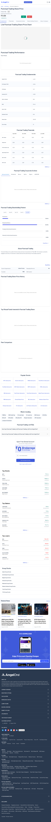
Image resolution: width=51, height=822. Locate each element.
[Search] (47, 2)
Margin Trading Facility (28, 739)
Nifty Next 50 (19, 417)
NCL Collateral (4, 811)
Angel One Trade (12, 739)
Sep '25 (10, 212)
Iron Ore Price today (44, 777)
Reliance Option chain (39, 760)
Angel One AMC (5, 735)
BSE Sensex (37, 415)
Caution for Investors (6, 813)
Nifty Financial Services (18, 751)
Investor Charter (30, 809)
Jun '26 (27, 212)
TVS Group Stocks (6, 592)
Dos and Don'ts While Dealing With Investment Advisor (13, 807)
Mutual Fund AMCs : (6, 781)
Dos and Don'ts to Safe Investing (27, 805)
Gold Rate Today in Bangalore (22, 768)
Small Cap (3, 13)
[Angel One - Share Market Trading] (5, 2)
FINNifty (4, 415)
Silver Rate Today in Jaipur (7, 773)
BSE (8, 11)
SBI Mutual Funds (16, 783)
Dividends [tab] (13, 174)
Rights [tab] (30, 174)
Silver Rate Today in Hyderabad (8, 772)
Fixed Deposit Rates (43, 739)
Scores (36, 805)
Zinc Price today (25, 777)
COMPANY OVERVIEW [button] (6, 689)
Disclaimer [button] (4, 801)
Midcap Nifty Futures (22, 756)
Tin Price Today (5, 779)
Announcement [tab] (5, 174)
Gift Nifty (44, 415)
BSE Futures (39, 756)
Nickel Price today (34, 777)
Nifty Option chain (6, 760)
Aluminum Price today (16, 777)
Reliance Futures (32, 756)
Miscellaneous (8, 13)
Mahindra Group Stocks (7, 583)
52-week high (21, 415)
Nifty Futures (5, 756)
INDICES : (4, 749)
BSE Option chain (5, 762)
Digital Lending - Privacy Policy (8, 809)
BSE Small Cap (12, 415)
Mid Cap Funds (40, 788)
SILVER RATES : (5, 770)
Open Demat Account (28, 2)
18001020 (5, 723)
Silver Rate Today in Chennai (36, 772)
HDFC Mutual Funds (34, 783)
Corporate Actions (20, 21)
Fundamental (3, 21)
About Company (44, 21)
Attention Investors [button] (7, 796)
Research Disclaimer (6, 805)
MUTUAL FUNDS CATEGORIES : (8, 787)
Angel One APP (5, 739)
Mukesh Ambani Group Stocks (8, 586)
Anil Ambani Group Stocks (8, 574)
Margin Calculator (28, 417)
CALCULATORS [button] (5, 696)
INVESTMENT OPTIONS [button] (6, 693)
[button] (25, 429)
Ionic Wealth (11, 735)
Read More (47, 265)
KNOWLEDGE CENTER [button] (6, 699)
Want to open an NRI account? (25, 464)
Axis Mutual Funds (25, 783)
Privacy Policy (36, 807)
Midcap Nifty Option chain (28, 760)
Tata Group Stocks (6, 589)
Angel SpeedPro (20, 739)
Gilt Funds (34, 788)
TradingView (22, 743)
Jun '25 (5, 212)
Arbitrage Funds (27, 788)
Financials (11, 21)
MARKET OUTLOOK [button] (6, 710)
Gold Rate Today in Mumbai (7, 766)
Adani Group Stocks (6, 571)
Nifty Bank (10, 417)
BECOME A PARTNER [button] (6, 707)
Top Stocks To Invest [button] (7, 717)
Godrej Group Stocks (6, 580)
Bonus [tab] (19, 174)
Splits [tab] (25, 174)
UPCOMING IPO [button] (5, 713)
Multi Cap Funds (5, 790)
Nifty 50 (4, 417)
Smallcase (9, 743)
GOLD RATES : (4, 765)
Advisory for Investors (39, 809)
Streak (13, 743)
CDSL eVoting (11, 811)
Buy (23, 16)
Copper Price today (6, 777)
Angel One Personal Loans (20, 809)
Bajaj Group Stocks (6, 577)
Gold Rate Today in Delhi (19, 766)
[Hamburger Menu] (49, 2)
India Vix (11, 752)
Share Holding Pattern (32, 21)
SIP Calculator (38, 417)
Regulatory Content (15, 805)
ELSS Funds (4, 788)
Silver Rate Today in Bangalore (22, 772)
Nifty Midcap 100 (34, 751)
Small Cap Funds (18, 788)
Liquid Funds (11, 788)
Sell (29, 16)
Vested (17, 743)
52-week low (29, 415)
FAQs (26, 807)
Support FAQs (13, 723)
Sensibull (4, 743)
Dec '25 (16, 212)
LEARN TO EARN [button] (5, 703)
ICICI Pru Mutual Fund (44, 783)
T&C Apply (30, 807)
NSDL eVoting (18, 811)
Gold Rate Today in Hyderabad (8, 768)
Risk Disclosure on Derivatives (34, 811)
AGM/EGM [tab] (37, 174)
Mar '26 (22, 212)
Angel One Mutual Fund (6, 783)
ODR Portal (24, 811)
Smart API (36, 739)
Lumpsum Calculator (7, 420)
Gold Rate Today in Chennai (31, 766)
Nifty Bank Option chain (16, 760)
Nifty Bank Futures (13, 756)
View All (48, 601)
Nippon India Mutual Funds (7, 784)
